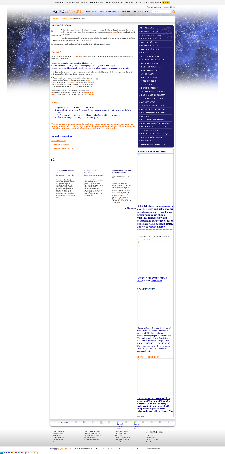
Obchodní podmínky (121, 431)
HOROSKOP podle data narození (153, 113)
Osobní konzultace (59, 438)
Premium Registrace (109, 11)
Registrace (118, 435)
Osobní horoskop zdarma (92, 431)
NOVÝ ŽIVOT (146, 53)
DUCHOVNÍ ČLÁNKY (67, 18)
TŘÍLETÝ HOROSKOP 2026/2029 (153, 91)
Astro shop (91, 11)
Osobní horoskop (58, 431)
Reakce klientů (150, 438)
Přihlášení (166, 7)
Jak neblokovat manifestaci (90, 171)
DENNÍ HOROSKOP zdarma (151, 67)
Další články (130, 208)
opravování (78, 56)
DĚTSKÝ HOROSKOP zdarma (152, 120)
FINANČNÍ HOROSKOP (150, 46)
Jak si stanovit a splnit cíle (65, 171)
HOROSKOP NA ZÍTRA (150, 70)
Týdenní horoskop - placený (92, 435)
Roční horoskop (58, 435)
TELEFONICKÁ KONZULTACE (152, 106)
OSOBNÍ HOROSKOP (58, 141)
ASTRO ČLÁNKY (147, 74)
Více (57, 197)
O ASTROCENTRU (154, 431)
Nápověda (118, 442)
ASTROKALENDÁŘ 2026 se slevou (154, 60)
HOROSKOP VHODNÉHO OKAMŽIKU (155, 123)
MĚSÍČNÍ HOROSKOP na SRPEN (153, 127)
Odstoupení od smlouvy (122, 440)
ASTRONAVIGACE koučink (60, 145)
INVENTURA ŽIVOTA (149, 42)
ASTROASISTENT (148, 102)
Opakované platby (152, 440)
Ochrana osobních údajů (123, 438)
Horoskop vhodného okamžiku (62, 442)
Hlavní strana (55, 18)
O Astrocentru (140, 11)
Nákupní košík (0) (156, 7)
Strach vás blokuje (74, 82)
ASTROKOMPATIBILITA (150, 56)
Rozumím (166, 2)
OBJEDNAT (156, 280)
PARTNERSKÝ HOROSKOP (151, 49)
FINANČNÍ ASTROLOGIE (150, 32)
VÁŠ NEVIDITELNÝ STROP (151, 35)
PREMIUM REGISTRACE (150, 63)
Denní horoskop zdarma (91, 440)
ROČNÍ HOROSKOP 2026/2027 (153, 95)
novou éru (167, 206)
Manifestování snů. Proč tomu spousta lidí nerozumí (121, 172)
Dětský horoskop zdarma (92, 433)
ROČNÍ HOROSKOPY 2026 (151, 39)
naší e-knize (156, 226)
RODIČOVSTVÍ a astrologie (151, 137)
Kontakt (126, 11)
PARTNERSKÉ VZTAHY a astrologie (154, 134)
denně (92, 94)
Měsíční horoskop (89, 438)
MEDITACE (145, 116)
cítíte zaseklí (113, 32)
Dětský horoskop (58, 433)
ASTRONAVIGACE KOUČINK (152, 99)
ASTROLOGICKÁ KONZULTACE (62, 148)
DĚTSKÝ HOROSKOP (149, 88)
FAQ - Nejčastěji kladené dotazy (153, 144)
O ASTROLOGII (147, 141)
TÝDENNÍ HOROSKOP (149, 130)
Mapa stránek (150, 435)
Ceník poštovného (120, 433)
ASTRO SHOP (146, 84)
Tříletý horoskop (58, 440)
